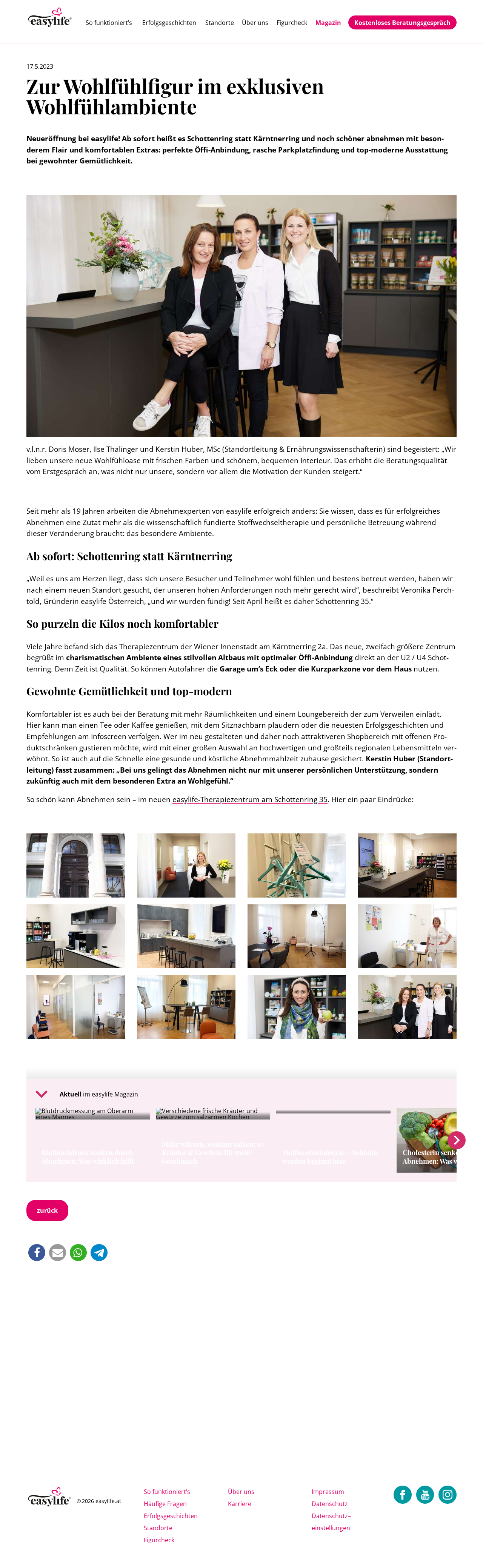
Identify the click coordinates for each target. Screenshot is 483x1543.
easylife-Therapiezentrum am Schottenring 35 (250, 799)
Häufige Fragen (165, 1504)
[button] (36, 1252)
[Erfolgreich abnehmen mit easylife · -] (50, 18)
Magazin (328, 22)
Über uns (255, 22)
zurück (47, 1210)
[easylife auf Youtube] (425, 1495)
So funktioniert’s (109, 22)
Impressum (328, 1492)
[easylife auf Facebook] (403, 1495)
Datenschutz (330, 1504)
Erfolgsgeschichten (169, 22)
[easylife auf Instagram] (447, 1495)
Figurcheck (292, 22)
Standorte (219, 22)
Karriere (239, 1504)
